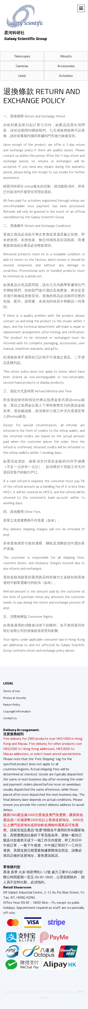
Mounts (66, 56)
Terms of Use (11, 691)
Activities (66, 75)
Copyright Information (17, 711)
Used (22, 75)
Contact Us (10, 718)
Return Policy (11, 704)
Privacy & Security (14, 698)
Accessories (66, 66)
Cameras (22, 66)
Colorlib (44, 997)
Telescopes (22, 56)
